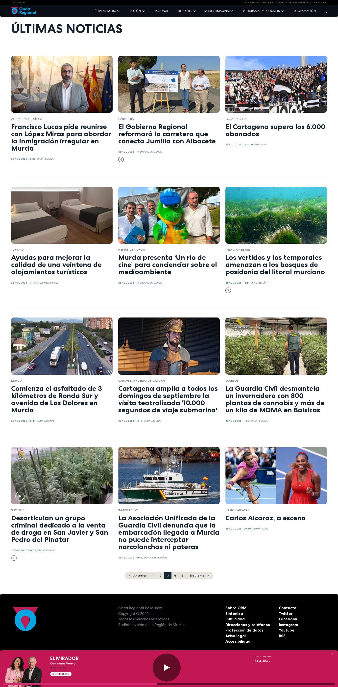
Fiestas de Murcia (131, 250)
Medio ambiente (237, 250)
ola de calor (283, 2)
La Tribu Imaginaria (218, 11)
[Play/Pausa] (167, 668)
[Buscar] (323, 11)
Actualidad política (26, 119)
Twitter (285, 613)
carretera (126, 119)
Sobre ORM (235, 608)
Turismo (17, 250)
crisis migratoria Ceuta (259, 2)
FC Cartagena (235, 119)
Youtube (286, 630)
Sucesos (232, 381)
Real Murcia (300, 2)
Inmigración (128, 510)
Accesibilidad (237, 641)
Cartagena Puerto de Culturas (142, 381)
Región (135, 11)
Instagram (288, 624)
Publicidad (235, 619)
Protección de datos (244, 630)
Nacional (160, 11)
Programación (304, 11)
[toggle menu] (144, 11)
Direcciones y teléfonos (247, 624)
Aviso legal (235, 636)
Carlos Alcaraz (237, 510)
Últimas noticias (107, 11)
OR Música (261, 661)
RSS (282, 636)
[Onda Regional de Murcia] (23, 11)
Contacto (287, 608)
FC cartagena (318, 2)
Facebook (288, 619)
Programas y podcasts (261, 11)
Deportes (185, 11)
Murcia (16, 381)
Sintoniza (234, 613)
